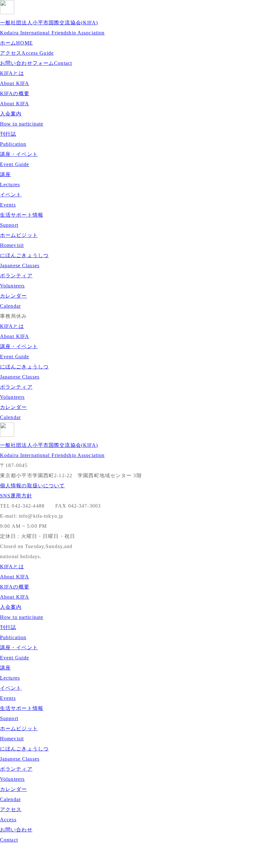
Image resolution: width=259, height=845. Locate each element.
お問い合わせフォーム (36, 63)
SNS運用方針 (16, 495)
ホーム (16, 43)
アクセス (27, 53)
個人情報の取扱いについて (32, 485)
